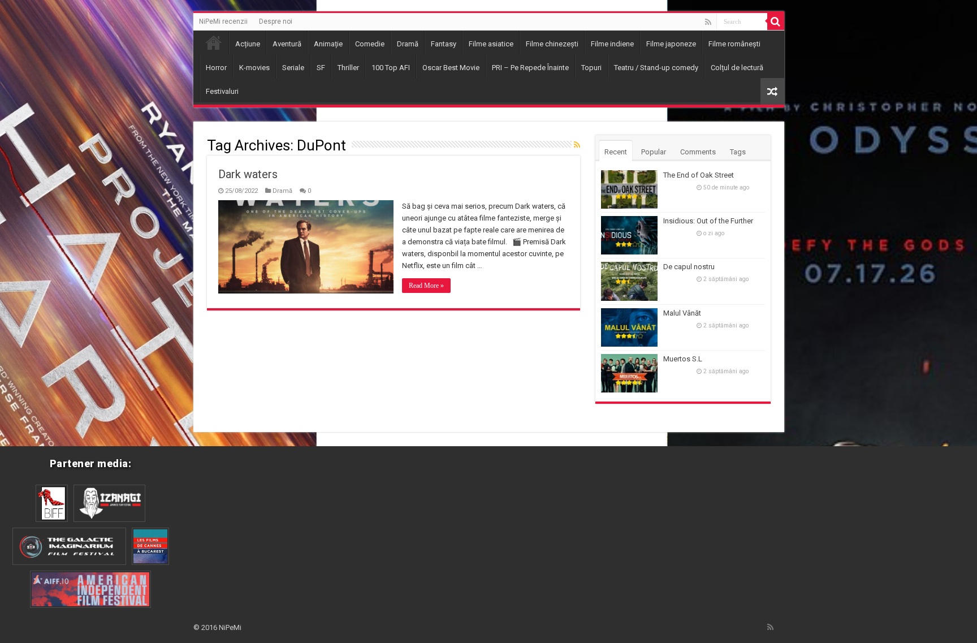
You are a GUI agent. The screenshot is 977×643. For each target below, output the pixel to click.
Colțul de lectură (737, 67)
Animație (328, 44)
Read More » (426, 286)
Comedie (369, 44)
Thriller (348, 67)
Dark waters (248, 174)
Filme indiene (612, 44)
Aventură (287, 44)
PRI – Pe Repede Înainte (530, 67)
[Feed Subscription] (577, 144)
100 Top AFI (390, 67)
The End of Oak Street (698, 175)
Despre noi (275, 21)
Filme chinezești (552, 44)
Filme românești (734, 44)
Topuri (591, 67)
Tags (738, 152)
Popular (653, 152)
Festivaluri (222, 91)
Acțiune (247, 44)
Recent (615, 152)
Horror (216, 67)
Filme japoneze (671, 44)
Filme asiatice (491, 44)
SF (321, 67)
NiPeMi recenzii (223, 21)
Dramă (407, 44)
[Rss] (708, 22)
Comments (698, 152)
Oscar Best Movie (450, 67)
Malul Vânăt (682, 313)
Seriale (293, 67)
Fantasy (443, 44)
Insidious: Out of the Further (708, 221)
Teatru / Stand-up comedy (656, 67)
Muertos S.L (682, 359)
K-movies (254, 67)
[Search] (775, 21)
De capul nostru (689, 266)
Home (213, 42)
